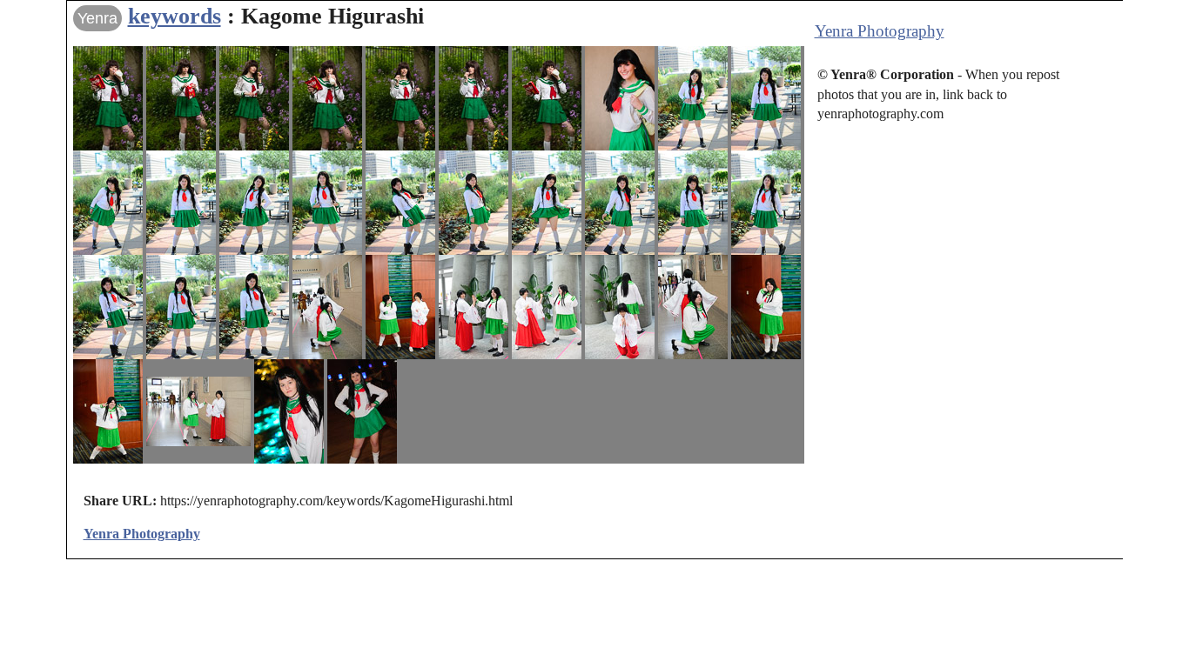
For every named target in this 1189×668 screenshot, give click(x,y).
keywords (174, 16)
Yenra (97, 18)
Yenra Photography (879, 31)
